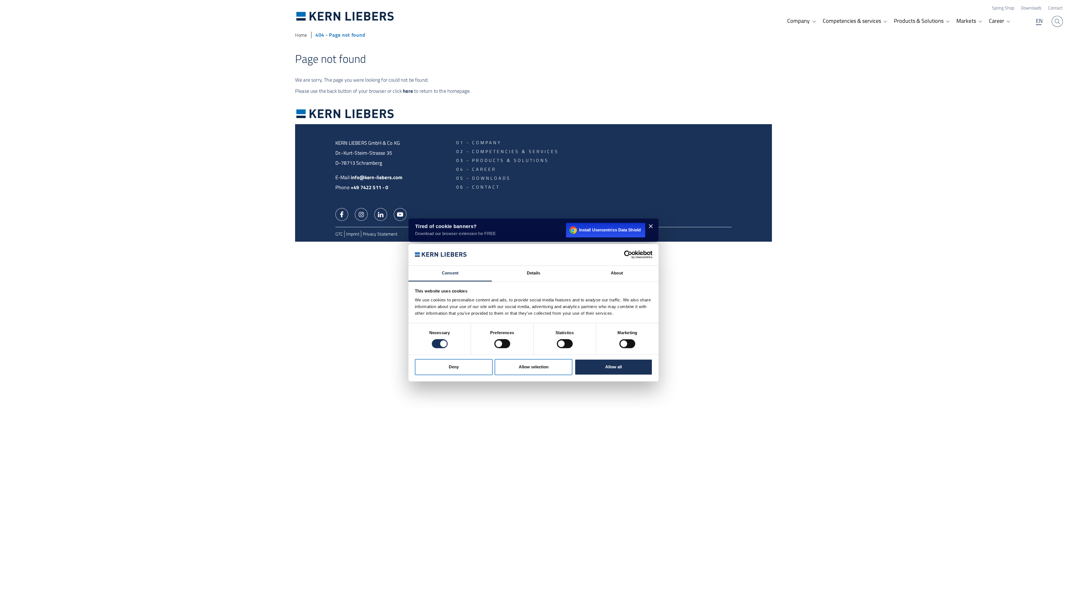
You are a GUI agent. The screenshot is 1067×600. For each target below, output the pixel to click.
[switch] (502, 343)
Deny (454, 366)
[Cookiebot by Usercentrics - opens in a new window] (628, 255)
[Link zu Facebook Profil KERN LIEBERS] (341, 214)
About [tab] (617, 273)
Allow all (613, 366)
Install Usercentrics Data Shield (610, 230)
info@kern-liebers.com (376, 177)
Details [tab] (533, 273)
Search (1057, 21)
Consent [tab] (450, 273)
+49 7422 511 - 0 (369, 187)
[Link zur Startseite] (345, 16)
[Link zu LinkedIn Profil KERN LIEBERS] (380, 214)
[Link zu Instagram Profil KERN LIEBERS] (361, 214)
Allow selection (534, 366)
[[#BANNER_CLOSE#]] (650, 226)
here (408, 91)
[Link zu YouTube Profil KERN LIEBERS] (400, 214)
